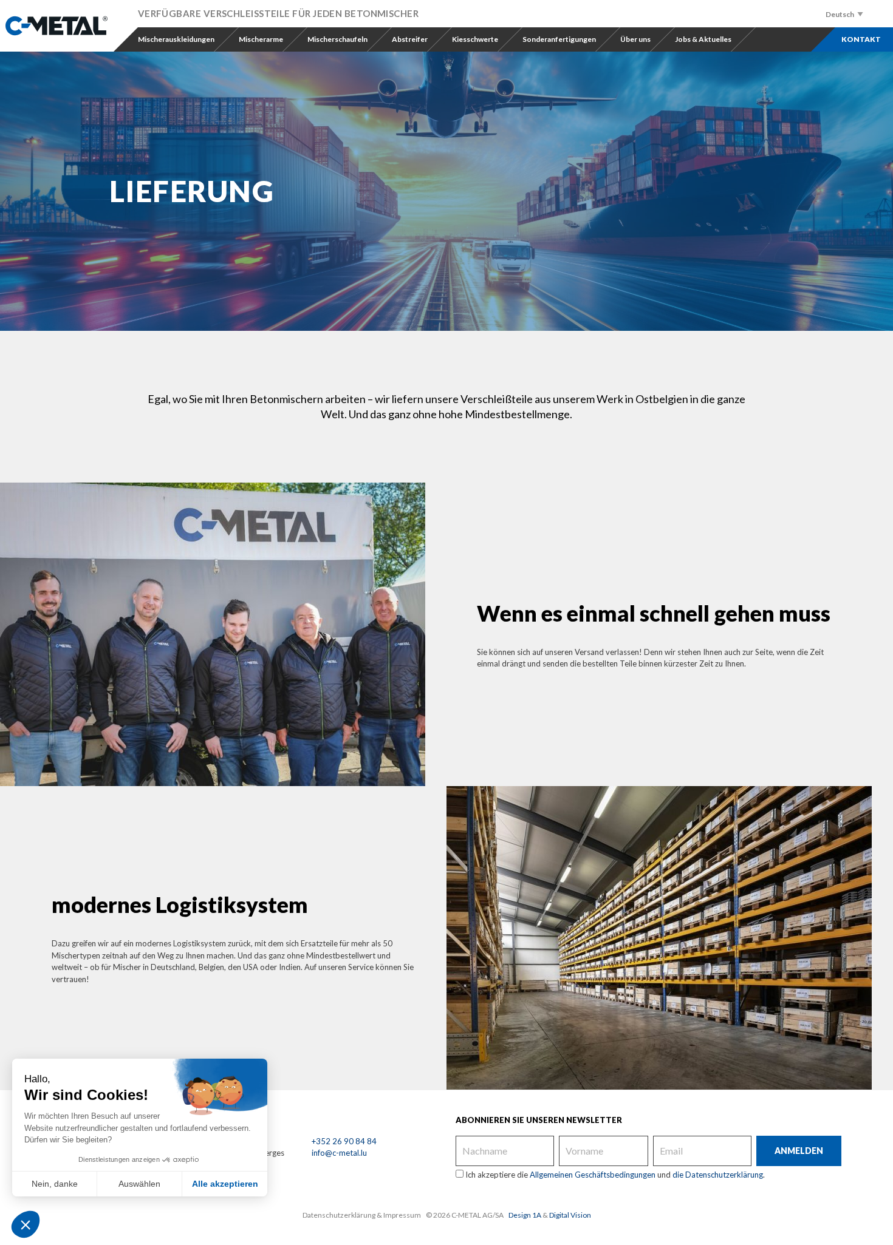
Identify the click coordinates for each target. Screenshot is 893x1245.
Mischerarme (261, 39)
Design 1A (524, 1215)
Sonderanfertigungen (559, 39)
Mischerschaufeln (337, 39)
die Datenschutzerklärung (717, 1174)
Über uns (635, 39)
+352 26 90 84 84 (344, 1141)
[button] (25, 1224)
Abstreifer (410, 39)
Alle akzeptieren (225, 1184)
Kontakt (861, 39)
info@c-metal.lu (339, 1153)
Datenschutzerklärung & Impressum (362, 1215)
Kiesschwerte (475, 39)
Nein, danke (55, 1184)
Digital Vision (570, 1215)
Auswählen (139, 1184)
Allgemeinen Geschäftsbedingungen (592, 1174)
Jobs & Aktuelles (703, 39)
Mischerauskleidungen (176, 39)
